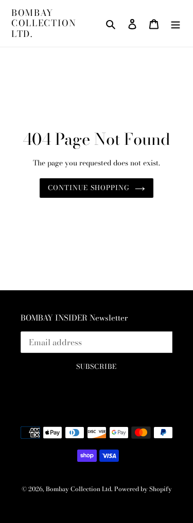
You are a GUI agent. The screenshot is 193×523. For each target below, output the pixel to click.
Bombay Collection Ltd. (44, 23)
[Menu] (175, 23)
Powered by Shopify (143, 489)
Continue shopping (89, 187)
